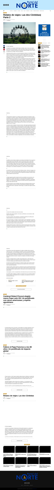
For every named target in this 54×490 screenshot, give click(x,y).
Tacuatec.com (35, 488)
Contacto (31, 485)
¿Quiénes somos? (26, 485)
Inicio (22, 485)
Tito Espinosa (8, 20)
